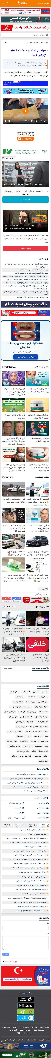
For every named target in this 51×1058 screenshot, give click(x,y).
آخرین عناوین (43, 825)
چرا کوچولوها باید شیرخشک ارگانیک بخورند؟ (32, 297)
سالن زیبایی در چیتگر (23, 736)
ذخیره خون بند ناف (41, 736)
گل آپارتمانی (12, 716)
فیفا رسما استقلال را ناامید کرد (37, 834)
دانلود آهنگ (43, 711)
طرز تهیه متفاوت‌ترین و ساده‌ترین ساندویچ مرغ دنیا (30, 885)
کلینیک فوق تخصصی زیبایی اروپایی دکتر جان (32, 726)
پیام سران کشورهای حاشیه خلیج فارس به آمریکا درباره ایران (27, 859)
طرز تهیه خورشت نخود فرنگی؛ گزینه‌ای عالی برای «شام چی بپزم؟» (25, 838)
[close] (2, 1041)
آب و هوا (18, 808)
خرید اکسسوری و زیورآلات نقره (37, 701)
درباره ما (16, 1027)
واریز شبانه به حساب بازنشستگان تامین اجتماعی (31, 906)
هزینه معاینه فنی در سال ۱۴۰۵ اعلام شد (33, 894)
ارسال (6, 954)
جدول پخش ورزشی (14, 818)
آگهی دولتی (13, 1030)
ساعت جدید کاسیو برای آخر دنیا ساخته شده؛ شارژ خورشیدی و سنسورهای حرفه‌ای (26, 265)
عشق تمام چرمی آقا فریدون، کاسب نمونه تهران (29, 787)
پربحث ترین (5, 825)
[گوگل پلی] (25, 1006)
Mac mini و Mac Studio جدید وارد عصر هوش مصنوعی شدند (25, 276)
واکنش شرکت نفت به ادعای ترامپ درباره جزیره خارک (29, 851)
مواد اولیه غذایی (9, 711)
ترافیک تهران (41, 813)
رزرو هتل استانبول (41, 716)
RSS (18, 1033)
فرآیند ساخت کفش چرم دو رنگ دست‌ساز (31, 774)
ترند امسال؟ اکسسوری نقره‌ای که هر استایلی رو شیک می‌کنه (27, 279)
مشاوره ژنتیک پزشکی (14, 731)
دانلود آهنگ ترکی (13, 746)
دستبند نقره (31, 696)
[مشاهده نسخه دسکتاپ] (3, 3)
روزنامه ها (42, 803)
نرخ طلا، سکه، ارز (15, 803)
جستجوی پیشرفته (28, 1033)
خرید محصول (25, 248)
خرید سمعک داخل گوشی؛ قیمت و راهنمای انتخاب (30, 889)
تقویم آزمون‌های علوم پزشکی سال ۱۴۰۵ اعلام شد (31, 877)
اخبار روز (35, 1027)
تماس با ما (7, 1027)
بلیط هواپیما (26, 692)
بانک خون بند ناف (23, 751)
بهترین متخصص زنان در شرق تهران (35, 746)
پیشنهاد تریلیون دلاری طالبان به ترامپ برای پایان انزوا (29, 902)
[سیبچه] (25, 1000)
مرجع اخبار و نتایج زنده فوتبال (20, 706)
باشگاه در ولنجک (42, 721)
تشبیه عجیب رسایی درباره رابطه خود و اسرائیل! (30, 910)
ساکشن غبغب (43, 696)
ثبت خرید (25, 199)
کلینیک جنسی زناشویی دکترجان (37, 731)
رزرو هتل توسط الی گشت (27, 711)
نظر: (47, 933)
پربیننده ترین (18, 825)
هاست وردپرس (12, 741)
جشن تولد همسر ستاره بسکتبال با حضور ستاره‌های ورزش (28, 842)
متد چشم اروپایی (26, 716)
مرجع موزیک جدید (41, 706)
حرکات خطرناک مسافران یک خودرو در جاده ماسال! (29, 863)
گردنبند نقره (20, 696)
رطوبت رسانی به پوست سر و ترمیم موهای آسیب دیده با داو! (27, 282)
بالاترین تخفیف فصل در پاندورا (35, 791)
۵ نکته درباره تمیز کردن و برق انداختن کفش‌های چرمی (26, 782)
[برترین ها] (22, 3)
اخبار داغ (30, 825)
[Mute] (8, 184)
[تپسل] (3, 158)
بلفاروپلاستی (14, 692)
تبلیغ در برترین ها (24, 1030)
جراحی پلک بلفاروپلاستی (24, 721)
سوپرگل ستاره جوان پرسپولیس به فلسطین (32, 872)
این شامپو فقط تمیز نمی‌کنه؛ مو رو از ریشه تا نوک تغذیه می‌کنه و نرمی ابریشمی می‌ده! (25, 287)
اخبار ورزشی (25, 1027)
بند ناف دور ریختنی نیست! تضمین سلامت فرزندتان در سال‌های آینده (26, 293)
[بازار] (25, 1012)
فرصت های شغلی (38, 1030)
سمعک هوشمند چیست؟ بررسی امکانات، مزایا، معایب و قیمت (27, 898)
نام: (47, 923)
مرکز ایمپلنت (43, 761)
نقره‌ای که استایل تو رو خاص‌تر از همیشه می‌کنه (31, 273)
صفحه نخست (44, 1027)
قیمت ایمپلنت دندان (40, 692)
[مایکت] (25, 1018)
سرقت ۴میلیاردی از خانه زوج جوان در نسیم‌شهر (30, 881)
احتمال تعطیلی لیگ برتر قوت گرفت (35, 846)
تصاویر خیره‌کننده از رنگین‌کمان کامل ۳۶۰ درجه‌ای (30, 855)
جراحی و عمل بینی (41, 756)
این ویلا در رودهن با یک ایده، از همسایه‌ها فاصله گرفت (28, 868)
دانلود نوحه (24, 741)
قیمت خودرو (41, 808)
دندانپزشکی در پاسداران (39, 741)
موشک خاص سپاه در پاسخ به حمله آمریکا (32, 830)
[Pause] (4, 184)
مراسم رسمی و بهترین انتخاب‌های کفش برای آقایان (28, 778)
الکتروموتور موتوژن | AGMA (22, 756)
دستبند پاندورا (18, 701)
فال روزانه (18, 813)
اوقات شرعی (41, 818)
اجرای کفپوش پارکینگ (40, 751)
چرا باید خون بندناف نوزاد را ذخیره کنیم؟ (34, 270)
